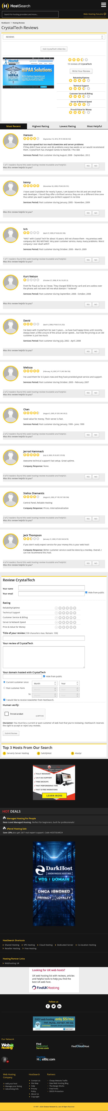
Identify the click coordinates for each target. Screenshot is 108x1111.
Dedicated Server (65, 945)
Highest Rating (40, 126)
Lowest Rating (67, 126)
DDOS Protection (56, 1091)
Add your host (11, 1083)
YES (88, 166)
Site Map (34, 1083)
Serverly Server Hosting (18, 753)
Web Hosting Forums (93, 14)
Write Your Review (81, 71)
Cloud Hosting (46, 945)
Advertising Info (12, 1089)
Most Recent (13, 126)
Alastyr (78, 753)
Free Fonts (53, 1088)
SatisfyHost (46, 753)
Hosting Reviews (19, 23)
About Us (35, 1094)
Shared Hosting (12, 945)
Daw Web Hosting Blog (58, 1083)
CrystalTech (86, 64)
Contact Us (35, 1080)
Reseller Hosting (12, 948)
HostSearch (5, 23)
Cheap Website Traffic (58, 1080)
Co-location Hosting (87, 945)
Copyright (35, 1096)
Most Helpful (94, 126)
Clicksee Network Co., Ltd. (52, 1107)
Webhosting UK (12, 963)
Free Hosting (30, 948)
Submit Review (11, 733)
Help (33, 1086)
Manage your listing (13, 1086)
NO (95, 166)
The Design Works (56, 1086)
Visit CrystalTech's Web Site (54, 49)
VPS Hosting (29, 945)
